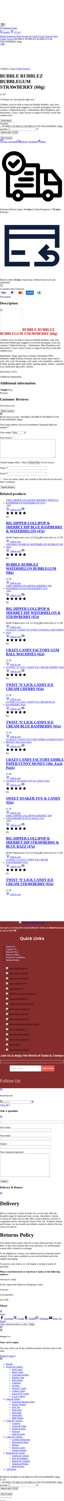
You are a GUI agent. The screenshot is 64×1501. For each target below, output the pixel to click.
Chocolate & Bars (20, 1375)
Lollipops (16, 1383)
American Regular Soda (23, 1402)
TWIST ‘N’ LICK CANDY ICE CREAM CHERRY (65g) (30, 687)
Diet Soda (16, 1412)
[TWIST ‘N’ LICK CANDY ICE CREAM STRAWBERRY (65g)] (35, 862)
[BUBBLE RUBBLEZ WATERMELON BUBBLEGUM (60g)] (1, 44)
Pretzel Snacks (19, 1428)
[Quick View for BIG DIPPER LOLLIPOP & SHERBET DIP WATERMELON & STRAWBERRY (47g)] (23, 595)
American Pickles (20, 1464)
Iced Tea (16, 1407)
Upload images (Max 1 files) (13, 462)
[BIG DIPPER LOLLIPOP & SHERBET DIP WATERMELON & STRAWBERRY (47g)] (35, 588)
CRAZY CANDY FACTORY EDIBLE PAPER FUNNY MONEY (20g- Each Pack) (35, 764)
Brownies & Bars (20, 1442)
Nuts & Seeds (18, 1434)
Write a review (7, 411)
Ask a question (10, 141)
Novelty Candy (19, 1388)
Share (43, 141)
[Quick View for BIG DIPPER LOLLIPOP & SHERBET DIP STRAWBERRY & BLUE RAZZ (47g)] (23, 825)
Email (3, 473)
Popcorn (16, 1431)
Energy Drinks (19, 1404)
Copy (31, 1324)
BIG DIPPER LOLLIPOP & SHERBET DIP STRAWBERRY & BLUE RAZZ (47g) (32, 842)
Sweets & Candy (30, 36)
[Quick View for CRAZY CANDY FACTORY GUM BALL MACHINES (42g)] (23, 636)
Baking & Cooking (21, 1461)
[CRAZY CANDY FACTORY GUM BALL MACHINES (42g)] (35, 632)
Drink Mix (17, 1415)
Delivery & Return (29, 141)
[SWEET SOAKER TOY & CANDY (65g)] (28, 781)
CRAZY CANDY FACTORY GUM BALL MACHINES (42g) (32, 652)
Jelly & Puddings (20, 1458)
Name (3, 468)
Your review (6, 437)
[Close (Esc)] (10, 1497)
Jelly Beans (17, 1380)
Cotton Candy (18, 1391)
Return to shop (7, 1356)
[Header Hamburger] (3, 25)
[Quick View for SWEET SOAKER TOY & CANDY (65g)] (23, 785)
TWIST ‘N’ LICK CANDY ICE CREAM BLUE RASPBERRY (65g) (34, 724)
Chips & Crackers (14, 1420)
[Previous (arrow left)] (1, 1500)
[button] (13, 509)
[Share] (7, 1497)
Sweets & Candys (14, 1366)
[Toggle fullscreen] (4, 1497)
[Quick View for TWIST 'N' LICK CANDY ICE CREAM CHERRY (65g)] (23, 671)
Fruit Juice (17, 1410)
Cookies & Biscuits (21, 1439)
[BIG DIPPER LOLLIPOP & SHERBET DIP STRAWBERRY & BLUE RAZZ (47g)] (35, 818)
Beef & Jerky (18, 1466)
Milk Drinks (17, 1418)
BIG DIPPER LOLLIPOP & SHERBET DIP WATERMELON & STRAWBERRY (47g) (33, 613)
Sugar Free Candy (20, 1393)
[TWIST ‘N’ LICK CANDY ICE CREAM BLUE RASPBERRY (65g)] (35, 704)
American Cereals (20, 1455)
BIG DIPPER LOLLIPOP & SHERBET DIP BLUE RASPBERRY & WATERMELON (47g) (34, 527)
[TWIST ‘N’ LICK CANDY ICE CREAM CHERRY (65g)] (35, 667)
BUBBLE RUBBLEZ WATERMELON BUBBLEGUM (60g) (31, 568)
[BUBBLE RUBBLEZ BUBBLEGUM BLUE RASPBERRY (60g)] (4, 44)
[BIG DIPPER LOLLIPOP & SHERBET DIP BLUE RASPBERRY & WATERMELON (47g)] (35, 503)
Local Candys (45, 36)
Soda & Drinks (13, 1399)
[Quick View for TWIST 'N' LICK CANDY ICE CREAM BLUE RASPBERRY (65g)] (23, 709)
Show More (6, 121)
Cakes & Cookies (14, 1437)
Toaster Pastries (19, 1450)
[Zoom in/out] (1, 1497)
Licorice (16, 1385)
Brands (9, 1364)
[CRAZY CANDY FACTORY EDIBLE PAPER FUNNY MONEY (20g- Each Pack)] (35, 742)
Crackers (16, 1423)
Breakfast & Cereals (15, 1453)
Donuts (15, 1445)
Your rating (6, 432)
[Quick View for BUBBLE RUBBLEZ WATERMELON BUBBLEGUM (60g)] (23, 551)
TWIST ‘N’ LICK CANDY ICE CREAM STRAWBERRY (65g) (30, 882)
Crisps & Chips (19, 1426)
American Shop (14, 36)
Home (3, 36)
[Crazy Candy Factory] (3, 44)
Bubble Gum (18, 1377)
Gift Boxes (11, 1469)
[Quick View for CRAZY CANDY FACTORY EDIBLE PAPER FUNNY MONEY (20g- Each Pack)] (23, 746)
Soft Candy (17, 1369)
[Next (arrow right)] (4, 1500)
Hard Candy (18, 1372)
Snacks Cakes (18, 1447)
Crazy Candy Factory (20, 68)
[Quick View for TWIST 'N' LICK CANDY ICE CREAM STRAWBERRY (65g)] (23, 866)
